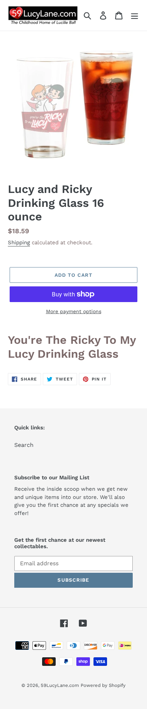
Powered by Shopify (103, 685)
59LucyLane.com (60, 685)
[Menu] (134, 15)
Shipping (19, 242)
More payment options (73, 311)
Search (24, 445)
